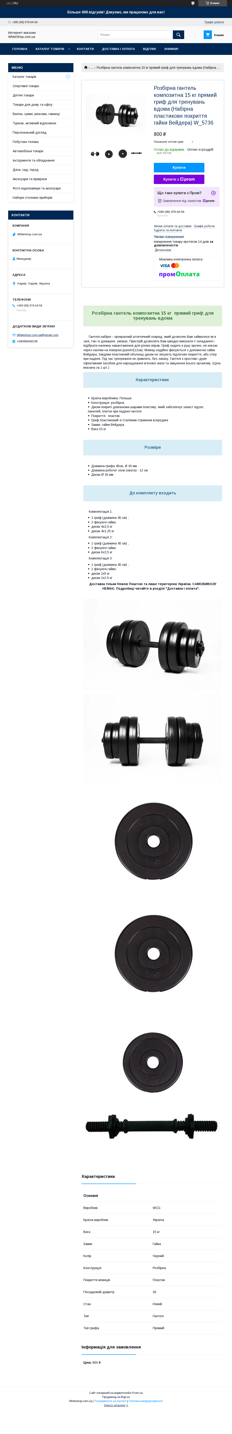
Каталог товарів (50, 49)
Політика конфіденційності (145, 1401)
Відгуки (149, 49)
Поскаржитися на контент (110, 1401)
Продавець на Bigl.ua (116, 1397)
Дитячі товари (23, 95)
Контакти (85, 49)
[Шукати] (178, 34)
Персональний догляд (29, 132)
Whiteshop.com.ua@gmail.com (37, 335)
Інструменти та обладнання (34, 160)
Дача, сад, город (26, 170)
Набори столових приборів (32, 197)
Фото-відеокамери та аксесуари (37, 188)
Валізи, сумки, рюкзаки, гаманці (36, 114)
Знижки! (171, 49)
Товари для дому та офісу (33, 104)
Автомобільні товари (28, 151)
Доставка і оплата (118, 49)
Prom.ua (137, 1393)
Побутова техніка (26, 142)
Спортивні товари (26, 86)
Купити (179, 167)
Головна (19, 49)
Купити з (171, 179)
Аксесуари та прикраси (30, 179)
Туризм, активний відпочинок (34, 123)
